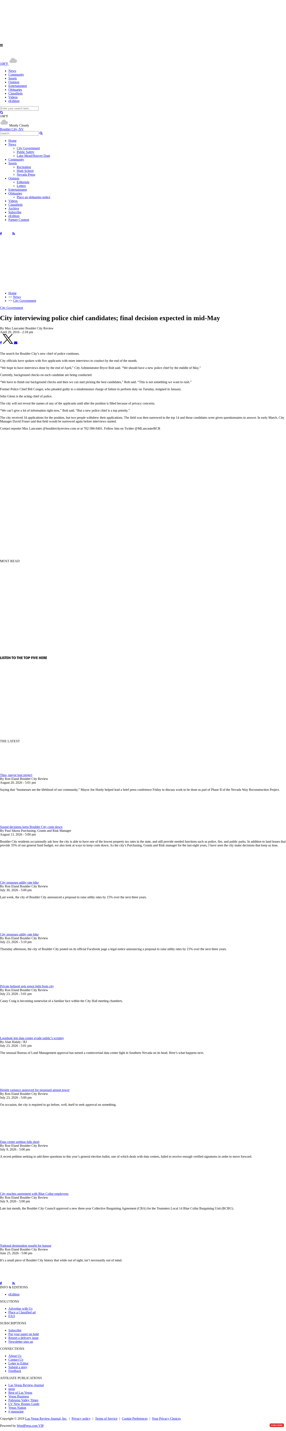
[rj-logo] (42, 54)
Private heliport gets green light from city (27, 986)
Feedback (14, 1371)
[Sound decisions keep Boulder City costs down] (22, 823)
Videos (13, 97)
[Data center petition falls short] (22, 1138)
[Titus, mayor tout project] (22, 771)
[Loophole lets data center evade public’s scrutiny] (22, 1034)
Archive (13, 208)
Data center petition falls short (19, 1142)
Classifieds (15, 93)
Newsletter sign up (20, 1341)
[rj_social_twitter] (7, 234)
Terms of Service (106, 1418)
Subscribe (14, 212)
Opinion (13, 82)
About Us (14, 1356)
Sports (12, 78)
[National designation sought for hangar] (22, 1242)
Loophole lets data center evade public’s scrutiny (32, 1038)
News (12, 71)
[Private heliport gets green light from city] (22, 982)
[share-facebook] (1, 342)
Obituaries (15, 89)
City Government (28, 148)
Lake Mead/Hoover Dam (33, 155)
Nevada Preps (26, 174)
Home (12, 140)
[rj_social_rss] (13, 234)
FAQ (11, 1316)
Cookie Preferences (135, 1418)
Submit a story (17, 1367)
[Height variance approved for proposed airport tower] (22, 1086)
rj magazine (16, 1411)
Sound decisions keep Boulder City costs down (31, 827)
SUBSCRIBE (277, 1425)
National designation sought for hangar (25, 1245)
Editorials (23, 182)
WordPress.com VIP (30, 1425)
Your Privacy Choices (166, 1418)
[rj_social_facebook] (1, 234)
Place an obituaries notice (33, 197)
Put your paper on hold (23, 1334)
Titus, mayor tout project (16, 775)
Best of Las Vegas (20, 1392)
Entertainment (17, 86)
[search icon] (1, 112)
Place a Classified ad (22, 1312)
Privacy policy (81, 1418)
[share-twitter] (8, 342)
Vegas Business (18, 1396)
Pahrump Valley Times (23, 1400)
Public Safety (25, 152)
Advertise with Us (20, 1308)
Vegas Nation (17, 1407)
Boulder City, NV (12, 129)
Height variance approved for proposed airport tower (35, 1090)
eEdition (13, 101)
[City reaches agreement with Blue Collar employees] (22, 1190)
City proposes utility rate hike (19, 882)
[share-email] (15, 342)
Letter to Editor (18, 1363)
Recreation (24, 167)
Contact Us (15, 1359)
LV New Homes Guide (23, 1404)
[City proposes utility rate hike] (22, 879)
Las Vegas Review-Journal (26, 1385)
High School (25, 171)
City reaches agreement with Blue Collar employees (34, 1193)
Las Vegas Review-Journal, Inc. (46, 1418)
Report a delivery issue (23, 1338)
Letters (21, 186)
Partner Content (18, 219)
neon (11, 1389)
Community (16, 74)
